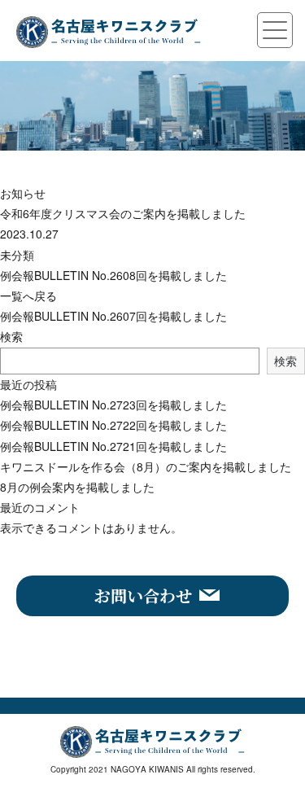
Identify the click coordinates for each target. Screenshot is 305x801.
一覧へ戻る (28, 295)
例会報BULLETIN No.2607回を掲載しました (113, 316)
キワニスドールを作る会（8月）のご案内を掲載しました (145, 466)
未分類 (17, 255)
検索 (11, 336)
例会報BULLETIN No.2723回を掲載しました (113, 404)
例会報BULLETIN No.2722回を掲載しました (113, 425)
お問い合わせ (143, 595)
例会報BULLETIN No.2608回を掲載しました (113, 275)
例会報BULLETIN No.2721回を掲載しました (113, 446)
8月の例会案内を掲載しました (77, 487)
